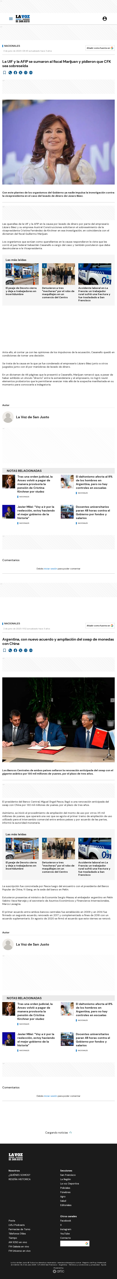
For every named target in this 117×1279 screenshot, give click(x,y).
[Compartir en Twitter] (20, 72)
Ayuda (103, 1265)
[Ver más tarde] (4, 72)
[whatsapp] (10, 72)
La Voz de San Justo (32, 417)
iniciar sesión (50, 568)
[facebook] (15, 72)
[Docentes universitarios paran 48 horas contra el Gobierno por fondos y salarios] (67, 512)
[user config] (104, 18)
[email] (25, 72)
